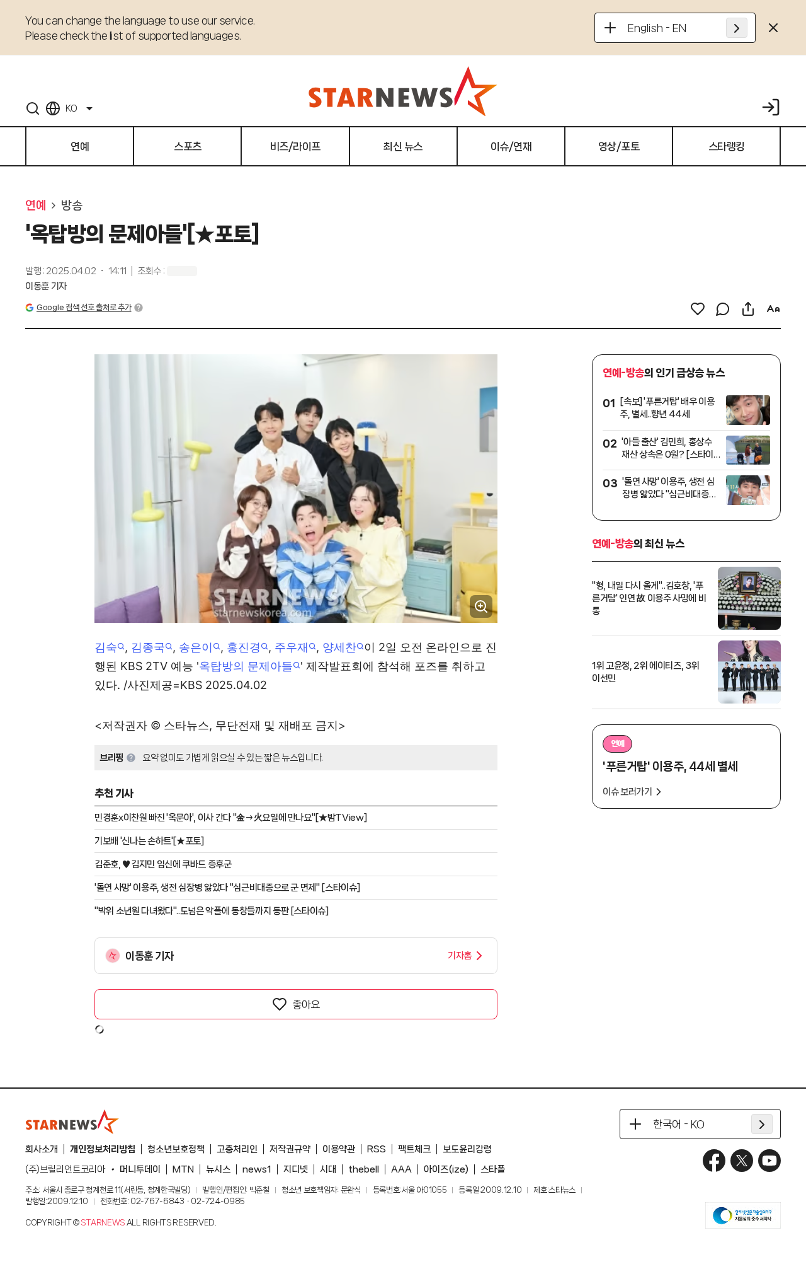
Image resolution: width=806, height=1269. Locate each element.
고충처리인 (237, 1149)
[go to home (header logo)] (403, 91)
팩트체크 (414, 1149)
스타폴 (492, 1169)
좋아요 (306, 1004)
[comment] (722, 308)
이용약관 (338, 1149)
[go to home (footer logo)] (72, 1121)
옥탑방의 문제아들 (246, 666)
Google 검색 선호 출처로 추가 (84, 307)
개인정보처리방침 (102, 1149)
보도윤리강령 (467, 1149)
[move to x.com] (741, 1160)
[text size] (773, 308)
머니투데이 (140, 1169)
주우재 (292, 647)
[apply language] (736, 28)
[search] (32, 108)
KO (71, 108)
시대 (328, 1169)
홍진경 (244, 647)
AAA (401, 1169)
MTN (183, 1169)
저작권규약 (290, 1149)
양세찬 (339, 647)
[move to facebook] (714, 1160)
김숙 (105, 647)
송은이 (196, 647)
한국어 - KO (679, 1124)
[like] (697, 308)
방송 (71, 205)
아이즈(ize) (446, 1169)
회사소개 (41, 1149)
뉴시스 (218, 1169)
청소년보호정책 (176, 1149)
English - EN (657, 27)
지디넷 (295, 1169)
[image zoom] (481, 606)
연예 (35, 205)
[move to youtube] (769, 1160)
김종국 (148, 647)
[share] (748, 308)
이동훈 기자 (46, 286)
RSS (376, 1149)
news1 (256, 1169)
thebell (363, 1169)
